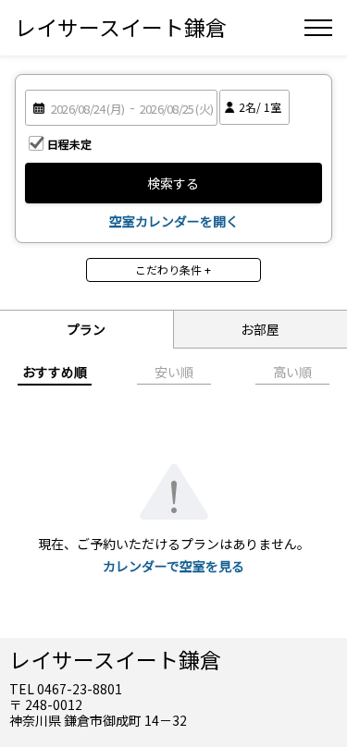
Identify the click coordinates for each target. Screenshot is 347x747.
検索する (173, 183)
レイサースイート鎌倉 (121, 27)
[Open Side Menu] (318, 28)
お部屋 (260, 329)
